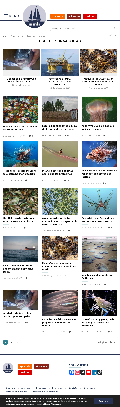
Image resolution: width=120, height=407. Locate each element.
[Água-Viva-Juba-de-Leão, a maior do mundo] (99, 109)
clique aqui (21, 403)
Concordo (103, 401)
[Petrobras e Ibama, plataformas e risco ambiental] (59, 62)
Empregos (89, 388)
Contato (73, 388)
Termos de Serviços (16, 391)
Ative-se (74, 16)
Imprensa (57, 388)
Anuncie (25, 388)
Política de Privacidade (45, 391)
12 (68, 135)
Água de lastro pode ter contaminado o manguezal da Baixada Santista (59, 221)
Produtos (41, 388)
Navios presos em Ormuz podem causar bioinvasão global (18, 268)
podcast (25, 372)
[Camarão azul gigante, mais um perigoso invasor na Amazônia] (99, 303)
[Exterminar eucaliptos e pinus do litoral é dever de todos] (60, 109)
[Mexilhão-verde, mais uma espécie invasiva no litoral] (20, 201)
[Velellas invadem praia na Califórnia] (99, 254)
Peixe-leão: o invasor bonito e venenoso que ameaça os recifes (99, 173)
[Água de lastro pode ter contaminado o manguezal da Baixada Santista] (60, 201)
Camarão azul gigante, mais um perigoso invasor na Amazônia (98, 322)
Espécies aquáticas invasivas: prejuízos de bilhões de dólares (59, 322)
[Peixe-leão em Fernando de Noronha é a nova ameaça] (99, 201)
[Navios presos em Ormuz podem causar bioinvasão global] (20, 249)
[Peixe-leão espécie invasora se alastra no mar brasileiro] (20, 154)
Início (5, 36)
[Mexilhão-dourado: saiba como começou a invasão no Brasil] (98, 61)
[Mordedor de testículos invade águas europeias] (21, 59)
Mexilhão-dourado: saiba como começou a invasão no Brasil (98, 82)
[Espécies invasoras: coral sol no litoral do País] (20, 109)
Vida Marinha (17, 36)
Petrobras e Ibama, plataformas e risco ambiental (60, 82)
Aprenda (57, 16)
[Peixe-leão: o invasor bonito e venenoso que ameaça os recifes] (99, 154)
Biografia (10, 388)
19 (68, 180)
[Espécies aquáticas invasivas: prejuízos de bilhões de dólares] (60, 303)
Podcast (90, 16)
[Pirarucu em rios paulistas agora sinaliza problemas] (60, 154)
